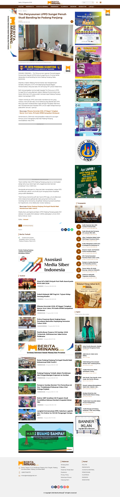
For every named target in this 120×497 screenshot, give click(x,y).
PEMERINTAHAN (41, 313)
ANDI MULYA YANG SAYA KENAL (90, 354)
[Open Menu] (101, 2)
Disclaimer (64, 472)
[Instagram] (64, 487)
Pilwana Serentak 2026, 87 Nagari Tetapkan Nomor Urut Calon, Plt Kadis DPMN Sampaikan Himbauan (55, 308)
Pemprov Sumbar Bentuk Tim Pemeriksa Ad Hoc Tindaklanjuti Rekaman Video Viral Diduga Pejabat (54, 387)
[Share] (72, 21)
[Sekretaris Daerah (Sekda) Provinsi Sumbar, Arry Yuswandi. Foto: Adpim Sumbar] (27, 388)
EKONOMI (85, 477)
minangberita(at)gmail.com (29, 475)
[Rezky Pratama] (78, 395)
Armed (20, 21)
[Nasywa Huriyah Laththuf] (78, 371)
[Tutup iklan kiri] (15, 10)
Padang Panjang (28, 225)
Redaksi (63, 467)
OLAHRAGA (40, 339)
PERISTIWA (40, 417)
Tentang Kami (65, 464)
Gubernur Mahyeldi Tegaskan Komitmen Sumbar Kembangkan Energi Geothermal (91, 275)
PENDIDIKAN (40, 286)
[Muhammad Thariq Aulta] (78, 387)
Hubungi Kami (65, 480)
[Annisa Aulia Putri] (78, 379)
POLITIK (84, 464)
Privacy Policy (65, 475)
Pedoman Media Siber (67, 470)
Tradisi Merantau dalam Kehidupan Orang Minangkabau (90, 370)
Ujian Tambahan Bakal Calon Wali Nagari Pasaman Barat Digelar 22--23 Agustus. (91, 238)
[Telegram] (68, 229)
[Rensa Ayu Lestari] (78, 363)
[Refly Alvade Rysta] (78, 410)
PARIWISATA (86, 467)
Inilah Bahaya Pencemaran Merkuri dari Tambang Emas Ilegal (91, 362)
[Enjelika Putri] (78, 402)
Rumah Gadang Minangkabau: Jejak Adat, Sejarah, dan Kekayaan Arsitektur (92, 386)
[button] (92, 2)
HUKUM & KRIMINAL (42, 326)
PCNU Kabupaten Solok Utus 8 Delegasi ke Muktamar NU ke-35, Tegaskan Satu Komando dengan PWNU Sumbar (91, 244)
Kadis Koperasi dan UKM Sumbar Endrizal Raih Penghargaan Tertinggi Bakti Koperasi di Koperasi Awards (90, 226)
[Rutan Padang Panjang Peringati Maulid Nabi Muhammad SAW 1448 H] (27, 362)
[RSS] (67, 487)
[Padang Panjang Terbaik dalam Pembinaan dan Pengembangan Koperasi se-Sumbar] (27, 375)
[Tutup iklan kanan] (104, 10)
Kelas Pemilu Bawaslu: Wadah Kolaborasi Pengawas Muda (92, 347)
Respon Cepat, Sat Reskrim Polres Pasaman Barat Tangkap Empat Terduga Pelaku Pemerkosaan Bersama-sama (90, 250)
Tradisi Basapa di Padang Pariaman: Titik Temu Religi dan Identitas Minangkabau (91, 409)
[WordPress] (61, 487)
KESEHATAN (85, 480)
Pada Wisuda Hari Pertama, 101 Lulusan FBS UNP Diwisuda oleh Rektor (90, 232)
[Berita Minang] (56, 2)
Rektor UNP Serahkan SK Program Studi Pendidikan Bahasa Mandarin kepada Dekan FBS (54, 400)
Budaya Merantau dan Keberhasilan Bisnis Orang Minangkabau (91, 394)
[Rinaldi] (78, 348)
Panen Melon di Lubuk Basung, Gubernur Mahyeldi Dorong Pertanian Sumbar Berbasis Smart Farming (91, 269)
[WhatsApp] (72, 229)
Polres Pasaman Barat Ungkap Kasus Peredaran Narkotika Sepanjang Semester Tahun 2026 (53, 321)
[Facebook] (62, 229)
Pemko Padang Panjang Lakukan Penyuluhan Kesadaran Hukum (25, 251)
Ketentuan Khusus (66, 477)
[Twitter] (65, 229)
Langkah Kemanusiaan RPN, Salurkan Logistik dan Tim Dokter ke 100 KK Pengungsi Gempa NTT (55, 413)
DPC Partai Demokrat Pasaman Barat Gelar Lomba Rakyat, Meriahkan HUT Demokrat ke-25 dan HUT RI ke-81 (91, 257)
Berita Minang (59, 493)
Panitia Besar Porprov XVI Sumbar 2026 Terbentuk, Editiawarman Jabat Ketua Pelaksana (52, 334)
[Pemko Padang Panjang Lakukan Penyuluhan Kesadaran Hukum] (27, 243)
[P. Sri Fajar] (78, 355)
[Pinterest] (58, 487)
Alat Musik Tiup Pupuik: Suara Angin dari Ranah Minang (92, 378)
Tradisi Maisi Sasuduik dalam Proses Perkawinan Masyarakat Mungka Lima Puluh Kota (91, 401)
